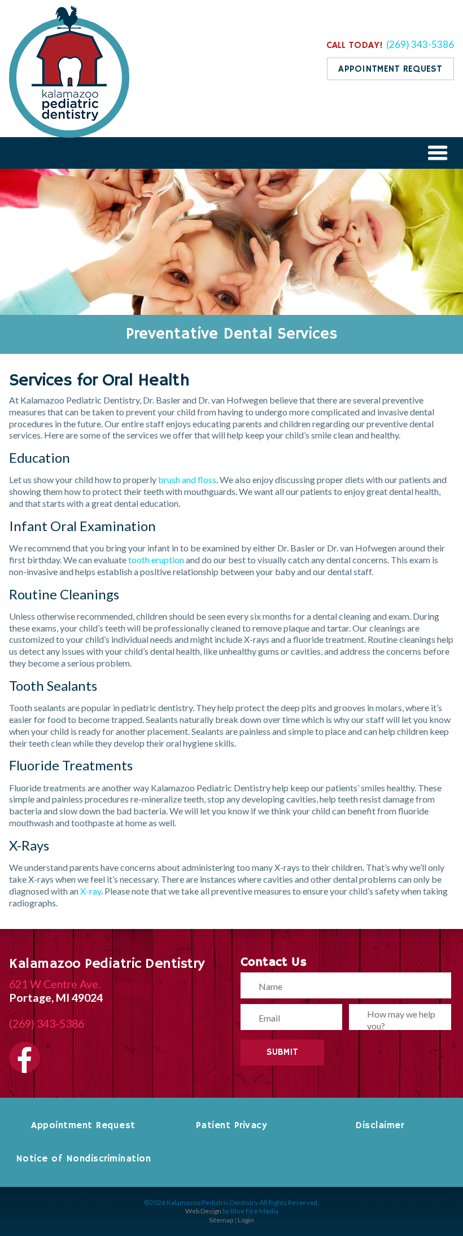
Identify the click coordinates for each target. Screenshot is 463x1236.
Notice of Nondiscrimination (83, 1158)
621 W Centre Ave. (55, 984)
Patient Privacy (232, 1125)
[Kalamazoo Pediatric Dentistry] (69, 134)
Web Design (203, 1211)
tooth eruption (156, 559)
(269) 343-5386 (420, 44)
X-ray (90, 891)
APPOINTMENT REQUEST (390, 69)
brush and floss (187, 479)
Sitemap (221, 1220)
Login (246, 1220)
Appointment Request (83, 1125)
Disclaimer (379, 1125)
